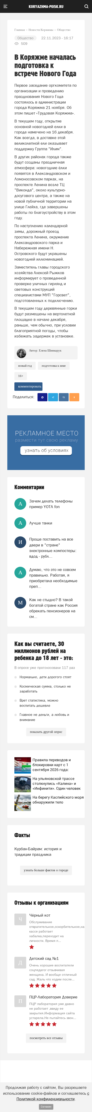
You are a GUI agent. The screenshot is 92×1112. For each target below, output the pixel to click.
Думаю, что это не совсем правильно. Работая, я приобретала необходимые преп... (53, 578)
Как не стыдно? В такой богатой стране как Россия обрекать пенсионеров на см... (53, 608)
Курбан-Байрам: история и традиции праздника (38, 852)
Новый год (25, 365)
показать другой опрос (46, 732)
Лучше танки (40, 523)
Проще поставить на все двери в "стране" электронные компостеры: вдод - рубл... (52, 548)
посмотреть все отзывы (46, 1038)
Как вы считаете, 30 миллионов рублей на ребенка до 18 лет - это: (43, 651)
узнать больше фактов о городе (46, 870)
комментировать (29, 386)
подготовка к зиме (54, 365)
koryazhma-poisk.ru (46, 6)
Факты (22, 835)
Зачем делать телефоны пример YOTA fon (51, 504)
